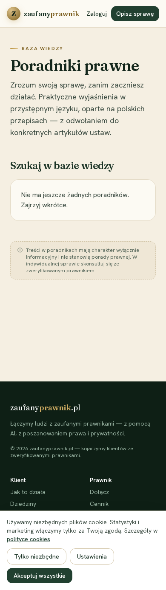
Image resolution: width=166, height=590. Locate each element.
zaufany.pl (45, 407)
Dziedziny (23, 504)
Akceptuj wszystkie (40, 575)
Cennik (99, 504)
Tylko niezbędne (36, 556)
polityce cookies (28, 539)
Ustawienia (92, 556)
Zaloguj (96, 13)
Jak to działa (28, 492)
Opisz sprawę (135, 13)
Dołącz (99, 492)
